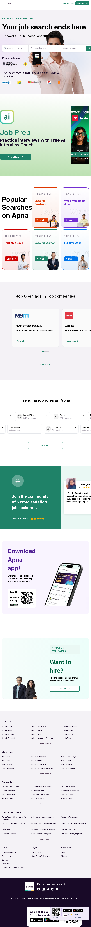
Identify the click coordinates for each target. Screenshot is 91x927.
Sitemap (64, 856)
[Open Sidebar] (4, 3)
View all (44, 365)
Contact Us (6, 864)
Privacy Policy (37, 852)
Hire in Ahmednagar (68, 757)
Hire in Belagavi (8, 768)
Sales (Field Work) (68, 787)
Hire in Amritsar (67, 760)
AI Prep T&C (74, 898)
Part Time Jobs (67, 795)
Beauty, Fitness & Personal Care (43, 823)
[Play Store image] (17, 605)
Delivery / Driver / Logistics (71, 834)
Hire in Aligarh (36, 760)
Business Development (70, 791)
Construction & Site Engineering (73, 823)
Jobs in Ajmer (7, 730)
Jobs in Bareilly (67, 734)
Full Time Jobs (7, 798)
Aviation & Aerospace (69, 817)
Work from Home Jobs (40, 795)
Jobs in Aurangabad (39, 734)
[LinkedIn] (43, 889)
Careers (5, 860)
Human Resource (8, 791)
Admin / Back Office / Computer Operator (14, 818)
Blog (63, 852)
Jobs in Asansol (8, 734)
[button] (45, 668)
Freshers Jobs (66, 798)
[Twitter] (48, 889)
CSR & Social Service (69, 830)
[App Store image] (12, 604)
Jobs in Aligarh (37, 730)
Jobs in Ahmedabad (39, 726)
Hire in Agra (6, 757)
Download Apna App (10, 852)
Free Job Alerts (8, 856)
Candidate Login (82, 3)
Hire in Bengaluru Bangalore (42, 768)
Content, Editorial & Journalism (43, 830)
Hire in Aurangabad (38, 764)
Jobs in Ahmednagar (69, 726)
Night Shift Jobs (37, 798)
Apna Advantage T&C (51, 898)
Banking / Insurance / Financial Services (14, 824)
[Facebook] (38, 889)
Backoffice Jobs (37, 791)
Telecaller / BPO (8, 795)
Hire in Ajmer (7, 760)
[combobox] (15, 48)
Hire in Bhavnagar (68, 768)
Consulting (6, 830)
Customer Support (9, 834)
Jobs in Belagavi (8, 738)
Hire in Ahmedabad (38, 757)
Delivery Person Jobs (10, 787)
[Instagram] (52, 889)
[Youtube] (57, 889)
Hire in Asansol (7, 764)
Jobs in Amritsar (67, 730)
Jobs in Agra (7, 726)
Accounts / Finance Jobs (41, 787)
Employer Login (68, 3)
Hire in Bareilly (66, 764)
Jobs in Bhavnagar (68, 738)
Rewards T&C (64, 898)
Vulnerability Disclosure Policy (13, 868)
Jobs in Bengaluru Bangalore (42, 738)
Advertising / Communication (42, 817)
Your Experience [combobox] (42, 48)
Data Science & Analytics (41, 834)
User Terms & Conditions (41, 856)
